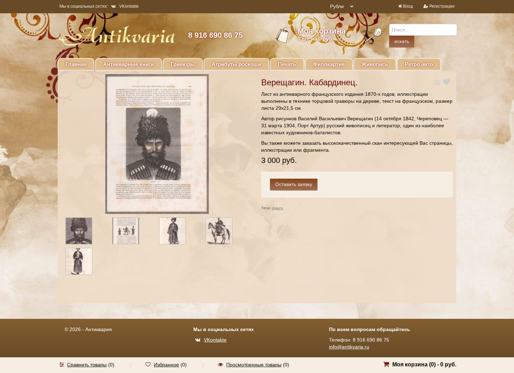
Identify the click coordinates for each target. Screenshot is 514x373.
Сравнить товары (87, 364)
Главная (76, 64)
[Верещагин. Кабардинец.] (85, 232)
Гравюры (183, 64)
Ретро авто (419, 64)
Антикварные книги (128, 64)
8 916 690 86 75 (215, 35)
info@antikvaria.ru (349, 347)
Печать (287, 64)
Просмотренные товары (253, 364)
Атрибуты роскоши (236, 64)
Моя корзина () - (424, 364)
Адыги (277, 208)
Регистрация (442, 6)
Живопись (375, 64)
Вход (408, 6)
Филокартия (329, 64)
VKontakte (129, 6)
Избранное (166, 364)
